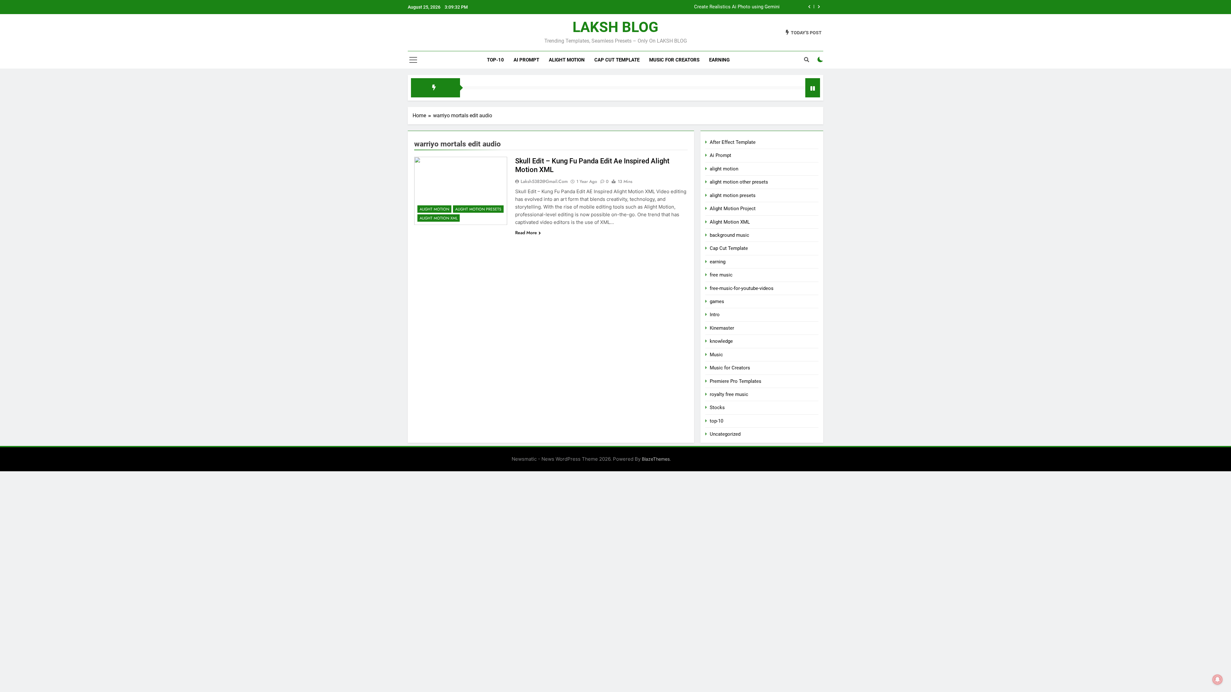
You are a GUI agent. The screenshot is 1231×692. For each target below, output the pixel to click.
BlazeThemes (656, 459)
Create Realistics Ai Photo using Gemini (737, 7)
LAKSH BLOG (615, 27)
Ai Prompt (526, 60)
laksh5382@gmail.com (544, 181)
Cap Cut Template (617, 60)
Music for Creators (674, 60)
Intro (715, 314)
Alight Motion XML (438, 218)
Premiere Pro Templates (735, 381)
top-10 (495, 60)
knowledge (721, 341)
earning (717, 262)
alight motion (567, 60)
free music (721, 275)
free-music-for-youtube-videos (742, 288)
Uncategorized (725, 434)
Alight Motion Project (733, 208)
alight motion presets (478, 209)
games (717, 301)
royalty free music (729, 394)
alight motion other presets (739, 182)
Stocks (717, 407)
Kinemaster (722, 328)
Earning (719, 60)
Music (716, 355)
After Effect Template (733, 142)
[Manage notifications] (1217, 679)
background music (729, 235)
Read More (526, 232)
